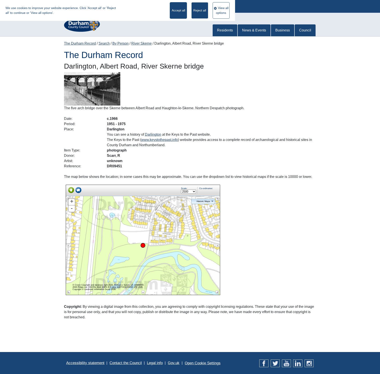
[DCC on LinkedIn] (297, 363)
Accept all (178, 10)
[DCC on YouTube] (286, 363)
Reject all (199, 10)
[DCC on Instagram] (309, 363)
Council (305, 30)
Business (282, 30)
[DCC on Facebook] (263, 363)
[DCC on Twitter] (275, 363)
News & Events (254, 30)
